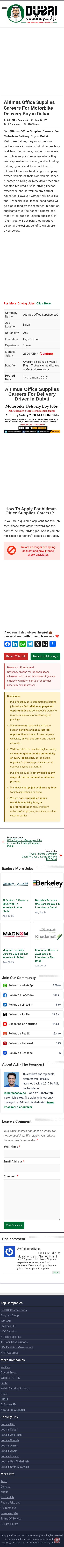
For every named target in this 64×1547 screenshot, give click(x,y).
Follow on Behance (35, 1053)
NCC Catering (9, 1331)
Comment (11, 1176)
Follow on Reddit (35, 1033)
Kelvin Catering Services (15, 1388)
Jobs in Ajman (9, 1445)
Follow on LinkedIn (35, 1004)
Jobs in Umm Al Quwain (15, 1466)
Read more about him (18, 1107)
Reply (56, 1272)
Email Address (14, 1161)
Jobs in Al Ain (9, 1451)
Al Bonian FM (8, 1404)
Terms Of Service (11, 1518)
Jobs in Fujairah (10, 1456)
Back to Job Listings (45, 656)
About (4, 1492)
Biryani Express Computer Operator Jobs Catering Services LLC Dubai (39, 855)
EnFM (4, 1383)
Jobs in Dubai (9, 1429)
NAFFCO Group (10, 1352)
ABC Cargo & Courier (13, 1409)
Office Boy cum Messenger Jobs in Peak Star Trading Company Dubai (24, 841)
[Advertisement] (32, 64)
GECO (4, 1393)
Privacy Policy (9, 1524)
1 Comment (14, 124)
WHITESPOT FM (10, 1377)
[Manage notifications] (57, 1540)
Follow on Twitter (35, 1014)
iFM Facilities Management (17, 1347)
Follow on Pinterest (35, 1043)
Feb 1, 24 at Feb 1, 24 (49, 1252)
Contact (5, 1486)
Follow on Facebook (35, 995)
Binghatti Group (10, 1315)
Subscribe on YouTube (35, 1024)
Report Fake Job (10, 1502)
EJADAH (6, 1320)
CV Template (8, 1508)
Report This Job (16, 656)
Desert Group (9, 1372)
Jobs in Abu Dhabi (11, 1435)
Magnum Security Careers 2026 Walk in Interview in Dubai (16, 954)
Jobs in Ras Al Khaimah (15, 1461)
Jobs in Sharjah (10, 1440)
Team (4, 1481)
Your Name (12, 1146)
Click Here (43, 303)
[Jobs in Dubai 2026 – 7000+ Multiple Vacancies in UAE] (32, 13)
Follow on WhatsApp (35, 985)
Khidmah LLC (8, 1326)
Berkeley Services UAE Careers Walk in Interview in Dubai (47, 904)
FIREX (4, 1399)
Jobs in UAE (8, 1424)
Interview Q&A (9, 1513)
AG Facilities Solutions (14, 1342)
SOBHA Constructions (14, 1310)
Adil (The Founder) (17, 120)
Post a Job (7, 1497)
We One (5, 1367)
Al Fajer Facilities (11, 1336)
